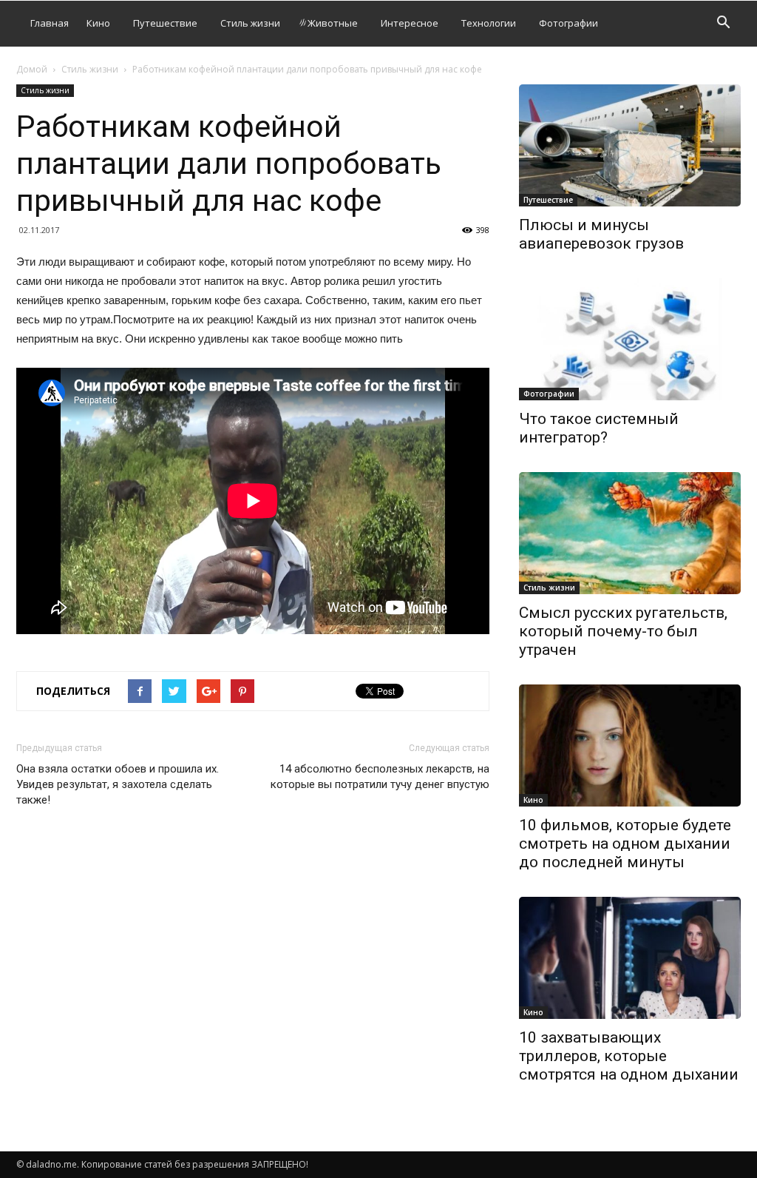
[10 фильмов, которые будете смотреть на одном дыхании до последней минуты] (630, 745)
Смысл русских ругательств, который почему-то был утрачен (623, 631)
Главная (49, 23)
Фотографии (568, 23)
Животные (333, 23)
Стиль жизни (250, 23)
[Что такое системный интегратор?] (630, 339)
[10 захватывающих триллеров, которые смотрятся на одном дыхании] (630, 958)
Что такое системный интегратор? (599, 428)
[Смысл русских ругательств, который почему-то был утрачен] (630, 533)
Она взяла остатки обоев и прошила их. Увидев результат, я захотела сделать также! (117, 784)
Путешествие (165, 23)
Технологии (488, 23)
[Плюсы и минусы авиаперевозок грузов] (630, 145)
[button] (723, 24)
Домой (31, 69)
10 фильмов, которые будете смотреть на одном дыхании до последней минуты (625, 843)
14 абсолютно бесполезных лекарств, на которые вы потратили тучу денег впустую (380, 776)
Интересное (409, 23)
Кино (98, 23)
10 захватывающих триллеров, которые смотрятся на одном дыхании (629, 1056)
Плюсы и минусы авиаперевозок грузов (601, 234)
